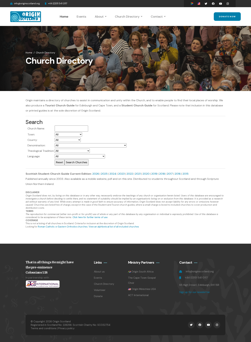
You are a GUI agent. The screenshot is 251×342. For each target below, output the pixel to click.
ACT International (138, 295)
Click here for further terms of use (90, 217)
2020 (146, 174)
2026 (95, 174)
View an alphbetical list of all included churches (114, 226)
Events (81, 17)
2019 (154, 174)
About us (99, 271)
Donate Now (227, 16)
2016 (178, 174)
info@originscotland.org (27, 3)
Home (64, 17)
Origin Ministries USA (143, 289)
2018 (162, 174)
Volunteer (99, 290)
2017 (170, 174)
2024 (112, 174)
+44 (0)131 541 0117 (57, 3)
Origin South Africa (142, 271)
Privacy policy (66, 328)
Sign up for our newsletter (194, 292)
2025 (104, 174)
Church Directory (127, 17)
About (99, 17)
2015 (186, 174)
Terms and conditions (43, 328)
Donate (98, 296)
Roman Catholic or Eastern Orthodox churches (63, 226)
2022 (130, 174)
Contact (157, 17)
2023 (121, 174)
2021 (138, 174)
